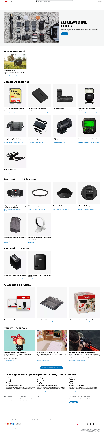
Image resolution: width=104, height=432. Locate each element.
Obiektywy (39, 404)
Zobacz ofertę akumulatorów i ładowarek (37, 112)
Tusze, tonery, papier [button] (21, 4)
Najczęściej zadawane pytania (9, 404)
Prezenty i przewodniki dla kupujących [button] (79, 4)
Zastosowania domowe (8, 8)
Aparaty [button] (13, 4)
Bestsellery (39, 415)
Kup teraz (65, 33)
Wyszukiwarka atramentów (42, 406)
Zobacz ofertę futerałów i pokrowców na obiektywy (12, 242)
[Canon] (5, 1)
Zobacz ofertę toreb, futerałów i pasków (12, 142)
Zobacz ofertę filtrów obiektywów (35, 209)
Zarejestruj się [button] (73, 402)
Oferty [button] (90, 4)
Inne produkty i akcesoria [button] (63, 4)
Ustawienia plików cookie (45, 419)
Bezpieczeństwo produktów (25, 406)
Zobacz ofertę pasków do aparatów (11, 173)
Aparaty (38, 400)
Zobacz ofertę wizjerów (58, 142)
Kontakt (5, 398)
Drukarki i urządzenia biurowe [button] (34, 4)
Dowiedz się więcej (8, 360)
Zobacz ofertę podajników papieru (44, 321)
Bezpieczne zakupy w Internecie (26, 402)
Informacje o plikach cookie (32, 419)
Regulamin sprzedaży (8, 419)
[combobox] (54, 1)
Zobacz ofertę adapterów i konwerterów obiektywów (12, 210)
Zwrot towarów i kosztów (8, 402)
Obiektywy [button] (45, 4)
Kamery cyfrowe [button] (52, 4)
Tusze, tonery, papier (40, 402)
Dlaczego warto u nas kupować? (26, 398)
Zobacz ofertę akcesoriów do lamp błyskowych (88, 142)
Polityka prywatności (19, 419)
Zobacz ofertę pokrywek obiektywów (86, 209)
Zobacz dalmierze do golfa (9, 75)
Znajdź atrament (7, 321)
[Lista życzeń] (98, 2)
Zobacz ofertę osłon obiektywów (60, 209)
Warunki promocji (23, 404)
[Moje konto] (95, 2)
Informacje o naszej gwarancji (43, 391)
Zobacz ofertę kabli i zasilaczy (34, 278)
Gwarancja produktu (24, 400)
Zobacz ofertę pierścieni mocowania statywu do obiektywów (38, 242)
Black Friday (39, 398)
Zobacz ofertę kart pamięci (10, 112)
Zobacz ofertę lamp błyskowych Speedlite (87, 112)
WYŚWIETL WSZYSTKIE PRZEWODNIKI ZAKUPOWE (51, 367)
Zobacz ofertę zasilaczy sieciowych (35, 142)
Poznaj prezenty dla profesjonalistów (77, 360)
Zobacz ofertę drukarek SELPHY (43, 360)
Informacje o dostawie (8, 400)
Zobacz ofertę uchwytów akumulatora (61, 112)
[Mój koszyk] (101, 2)
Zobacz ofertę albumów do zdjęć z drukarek (78, 321)
